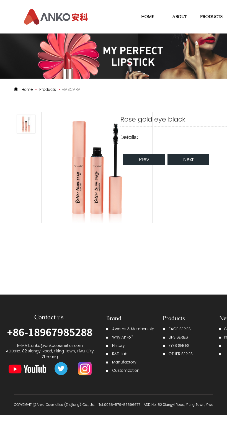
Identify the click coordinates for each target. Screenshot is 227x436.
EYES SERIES (179, 345)
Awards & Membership (133, 329)
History (118, 345)
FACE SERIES (180, 329)
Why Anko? (122, 337)
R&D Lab (119, 354)
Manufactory (124, 362)
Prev (144, 160)
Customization (126, 370)
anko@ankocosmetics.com (57, 345)
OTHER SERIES (181, 354)
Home (27, 89)
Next (188, 160)
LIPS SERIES (178, 337)
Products (47, 89)
